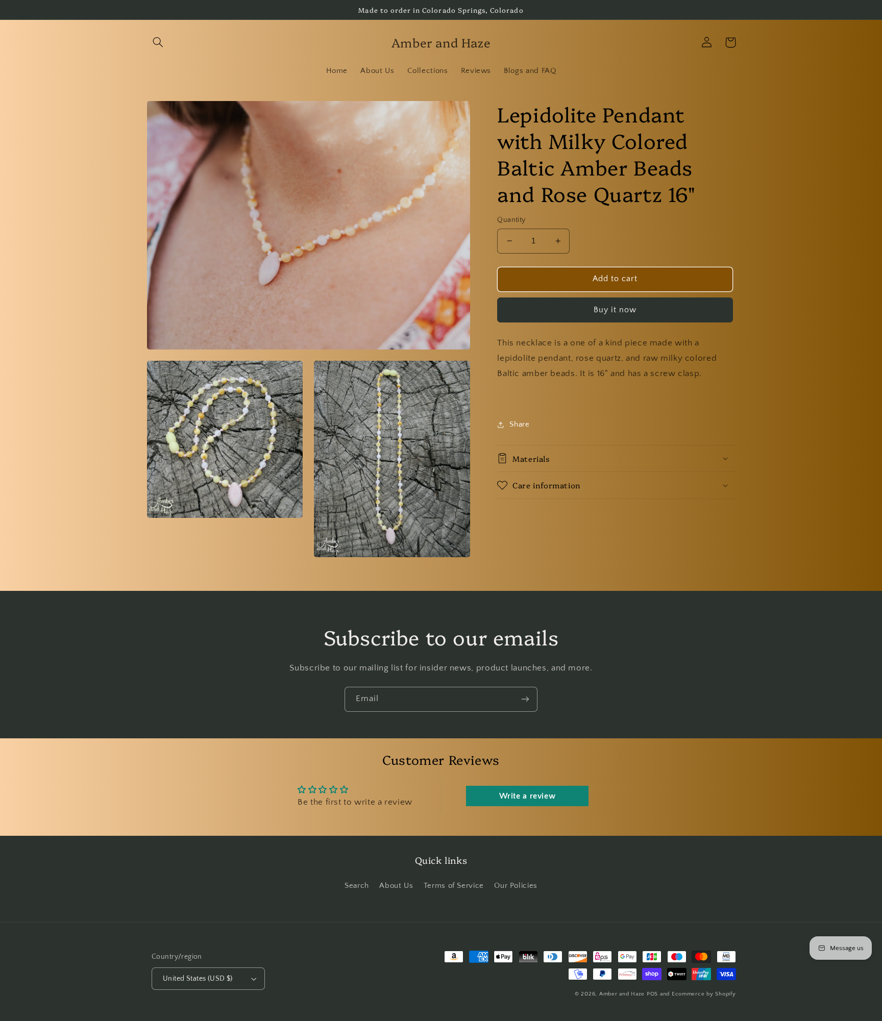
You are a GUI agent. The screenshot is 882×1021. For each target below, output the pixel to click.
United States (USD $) (198, 979)
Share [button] (519, 424)
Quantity (511, 220)
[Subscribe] (525, 699)
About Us (396, 886)
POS (652, 994)
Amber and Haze (622, 994)
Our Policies (515, 886)
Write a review (527, 796)
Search (357, 886)
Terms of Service (454, 886)
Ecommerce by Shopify (704, 994)
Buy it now (615, 309)
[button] (158, 42)
